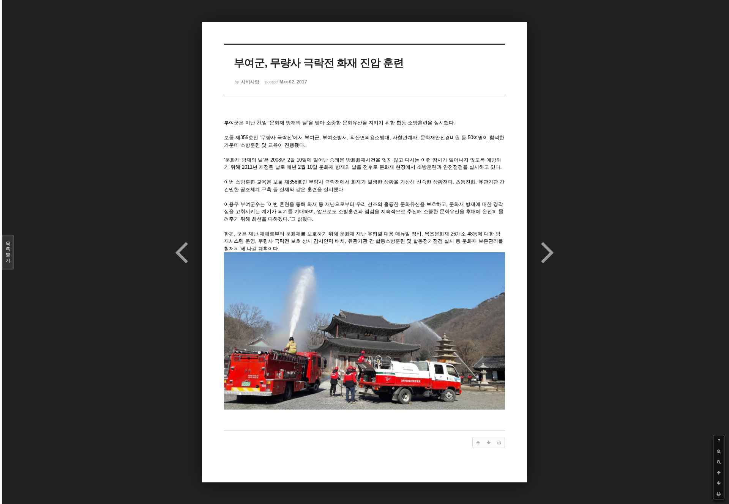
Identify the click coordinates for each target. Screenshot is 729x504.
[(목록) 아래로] (718, 483)
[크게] (718, 451)
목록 (8, 252)
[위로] (718, 472)
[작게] (718, 462)
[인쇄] (718, 493)
